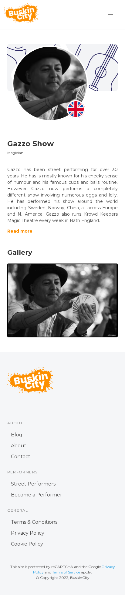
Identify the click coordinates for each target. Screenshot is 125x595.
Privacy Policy (27, 533)
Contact (20, 456)
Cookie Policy (27, 544)
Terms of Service (66, 572)
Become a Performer (36, 495)
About (18, 446)
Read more (19, 231)
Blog (16, 435)
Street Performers (33, 484)
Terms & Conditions (34, 522)
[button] (110, 14)
